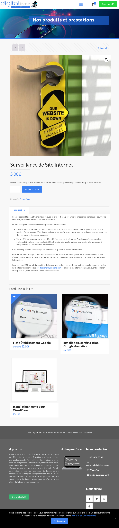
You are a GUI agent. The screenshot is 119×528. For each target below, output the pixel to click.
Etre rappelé (108, 4)
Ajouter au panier (32, 189)
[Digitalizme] (19, 4)
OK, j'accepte (59, 521)
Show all (103, 48)
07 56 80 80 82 (96, 457)
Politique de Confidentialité (84, 515)
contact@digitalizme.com (97, 465)
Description (19, 210)
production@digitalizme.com (49, 268)
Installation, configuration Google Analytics (81, 344)
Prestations (25, 199)
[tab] (19, 210)
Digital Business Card (99, 475)
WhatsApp (94, 470)
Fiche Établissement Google (32, 342)
